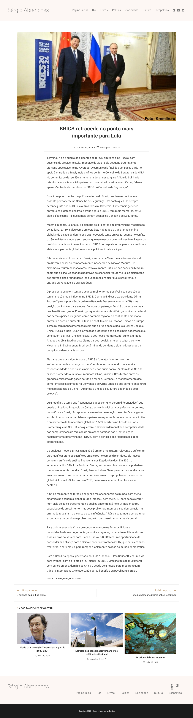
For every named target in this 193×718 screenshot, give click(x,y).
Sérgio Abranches (28, 10)
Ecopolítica (162, 10)
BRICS (60, 578)
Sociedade (131, 10)
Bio (94, 10)
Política (116, 10)
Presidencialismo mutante (150, 657)
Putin (71, 578)
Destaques (105, 147)
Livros (104, 10)
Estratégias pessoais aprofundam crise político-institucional (96, 652)
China (65, 578)
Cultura (147, 10)
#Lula (54, 578)
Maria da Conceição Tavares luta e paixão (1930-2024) (42, 649)
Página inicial (80, 10)
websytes (111, 711)
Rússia (78, 578)
